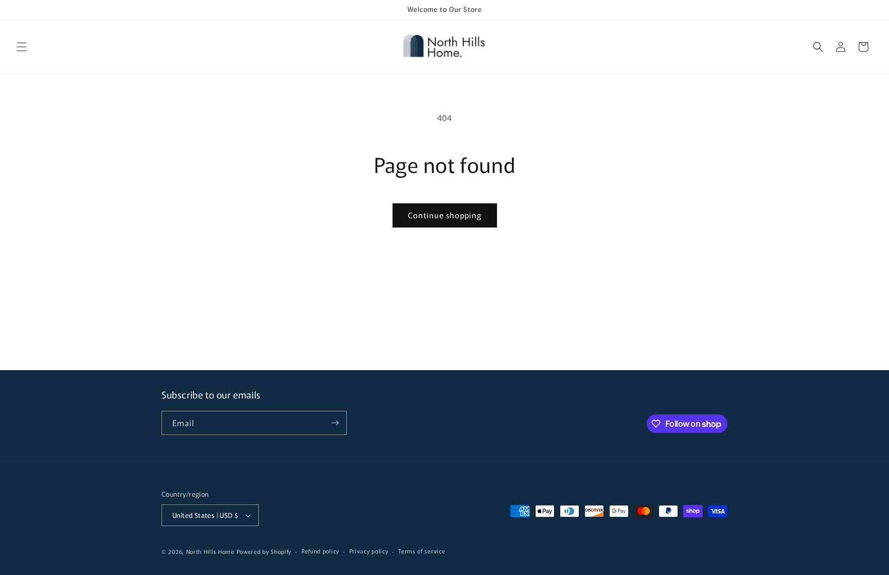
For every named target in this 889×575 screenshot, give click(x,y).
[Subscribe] (335, 423)
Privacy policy (368, 551)
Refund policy (320, 551)
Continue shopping (445, 215)
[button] (21, 47)
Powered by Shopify (264, 551)
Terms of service (421, 551)
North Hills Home (211, 551)
